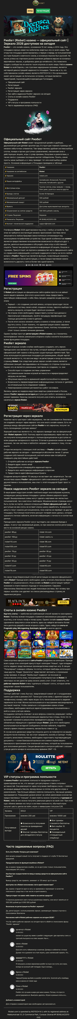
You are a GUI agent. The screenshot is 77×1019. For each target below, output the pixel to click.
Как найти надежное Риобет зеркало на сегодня (29, 94)
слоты (23, 507)
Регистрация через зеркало (20, 91)
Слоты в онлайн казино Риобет (21, 97)
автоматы (59, 622)
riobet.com (43, 176)
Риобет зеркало (15, 88)
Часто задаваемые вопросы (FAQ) (23, 105)
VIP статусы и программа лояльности (24, 102)
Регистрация (13, 85)
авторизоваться (48, 1004)
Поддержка (13, 100)
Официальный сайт (16, 82)
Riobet (28, 929)
